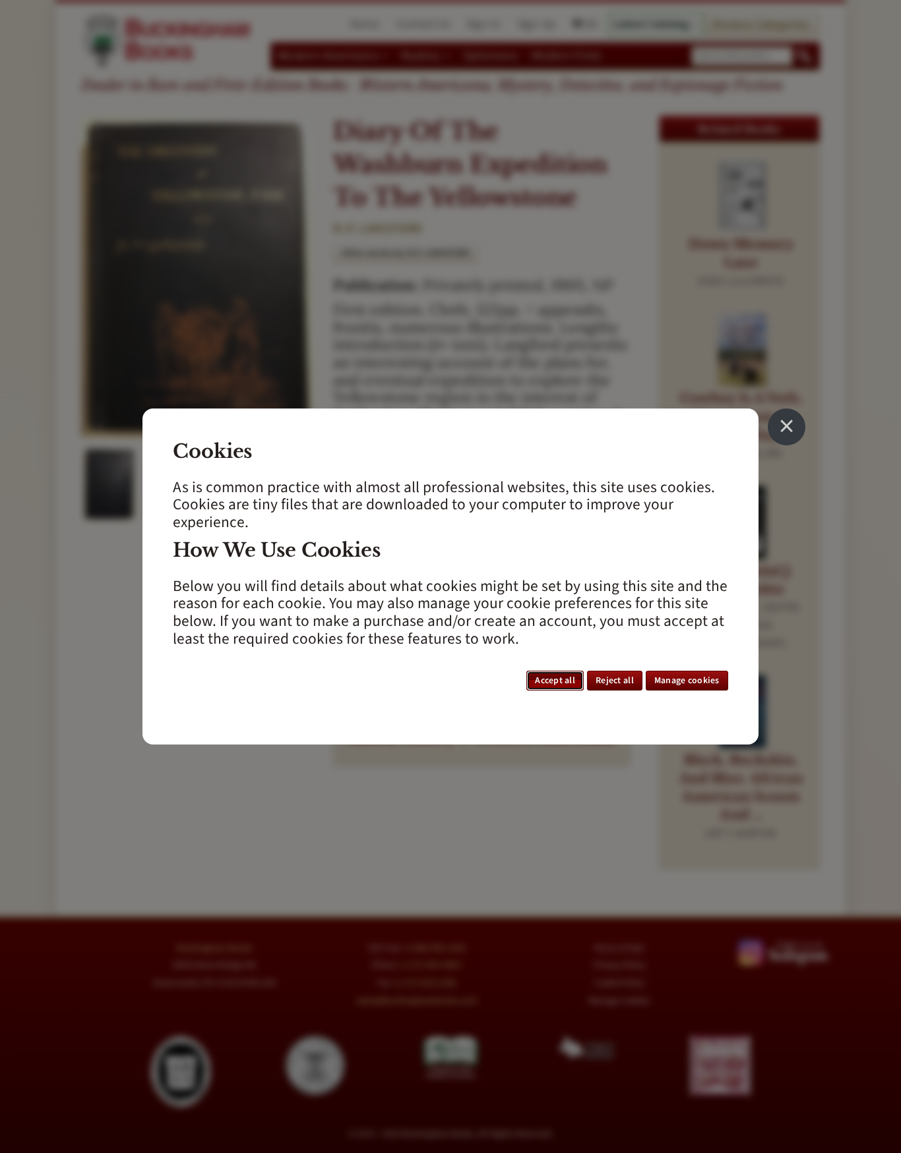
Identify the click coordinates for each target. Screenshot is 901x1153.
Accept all (555, 680)
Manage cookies (687, 680)
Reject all (615, 680)
